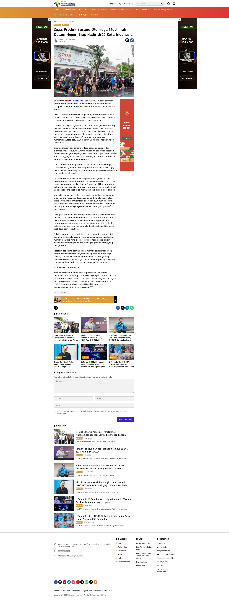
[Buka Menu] (173, 3)
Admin (61, 39)
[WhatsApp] (132, 308)
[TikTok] (91, 582)
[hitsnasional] (64, 3)
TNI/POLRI (122, 543)
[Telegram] (127, 308)
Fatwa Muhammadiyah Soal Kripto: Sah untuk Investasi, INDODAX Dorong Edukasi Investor (120, 337)
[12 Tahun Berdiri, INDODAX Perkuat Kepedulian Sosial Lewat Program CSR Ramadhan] (121, 352)
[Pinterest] (64, 582)
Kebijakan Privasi (163, 551)
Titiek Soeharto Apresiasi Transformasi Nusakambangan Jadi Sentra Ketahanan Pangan (66, 337)
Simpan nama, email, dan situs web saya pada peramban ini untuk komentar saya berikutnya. (91, 412)
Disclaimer (161, 543)
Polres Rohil (141, 565)
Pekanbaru (122, 551)
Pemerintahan (124, 562)
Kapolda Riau (141, 562)
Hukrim (121, 558)
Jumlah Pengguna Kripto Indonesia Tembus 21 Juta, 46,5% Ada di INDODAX (91, 337)
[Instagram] (73, 582)
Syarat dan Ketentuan (161, 570)
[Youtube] (78, 582)
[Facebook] (118, 308)
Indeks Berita (162, 547)
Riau (120, 554)
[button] (162, 3)
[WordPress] (69, 582)
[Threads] (82, 582)
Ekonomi (65, 25)
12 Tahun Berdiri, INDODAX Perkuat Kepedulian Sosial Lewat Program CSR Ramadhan (121, 364)
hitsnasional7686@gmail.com (70, 556)
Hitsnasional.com (143, 543)
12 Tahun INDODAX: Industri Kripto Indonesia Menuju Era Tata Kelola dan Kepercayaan (93, 364)
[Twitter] (123, 308)
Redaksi (160, 565)
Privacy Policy (162, 562)
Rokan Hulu (122, 547)
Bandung (57, 25)
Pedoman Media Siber (166, 554)
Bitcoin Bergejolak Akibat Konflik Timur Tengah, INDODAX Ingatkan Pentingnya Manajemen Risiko (66, 364)
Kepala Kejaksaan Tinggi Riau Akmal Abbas (143, 555)
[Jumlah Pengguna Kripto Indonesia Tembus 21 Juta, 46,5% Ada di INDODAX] (94, 325)
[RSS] (95, 582)
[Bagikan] (132, 40)
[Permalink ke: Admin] (56, 40)
